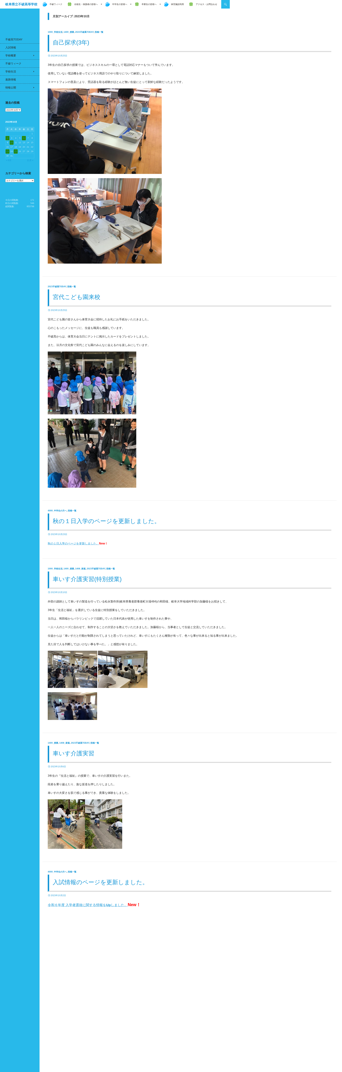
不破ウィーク (56, 4)
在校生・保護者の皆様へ (86, 4)
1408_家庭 (80, 568)
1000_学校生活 (55, 32)
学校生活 (10, 71)
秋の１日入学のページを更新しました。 (106, 521)
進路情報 (10, 79)
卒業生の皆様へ (149, 4)
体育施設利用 (177, 4)
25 (15, 151)
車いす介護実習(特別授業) (90, 579)
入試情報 (10, 47)
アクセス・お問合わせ (206, 4)
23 (7, 151)
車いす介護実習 (73, 753)
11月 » (30, 160)
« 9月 (8, 160)
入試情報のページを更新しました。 (100, 882)
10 (11, 142)
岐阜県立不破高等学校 (21, 4)
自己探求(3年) (71, 42)
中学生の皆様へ (119, 4)
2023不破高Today (84, 32)
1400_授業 (69, 32)
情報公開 (10, 87)
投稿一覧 (99, 32)
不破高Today (13, 39)
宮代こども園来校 (76, 297)
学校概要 (10, 55)
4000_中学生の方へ (57, 510)
